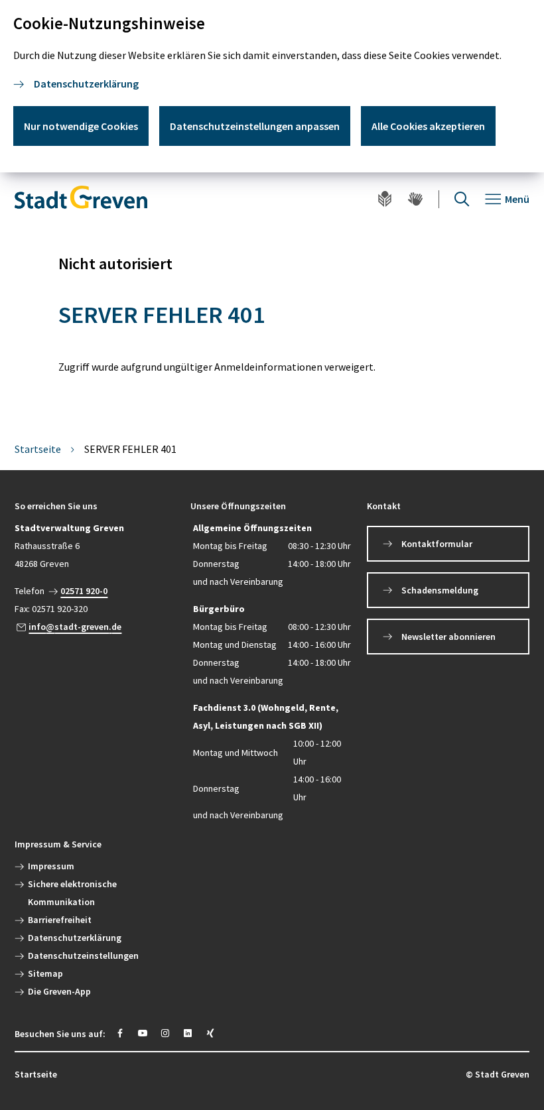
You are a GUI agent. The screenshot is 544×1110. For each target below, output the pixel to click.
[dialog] (272, 86)
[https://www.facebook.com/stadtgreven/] (120, 1033)
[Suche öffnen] (462, 199)
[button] (96, 506)
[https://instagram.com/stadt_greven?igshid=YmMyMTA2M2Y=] (165, 1033)
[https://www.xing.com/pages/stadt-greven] (210, 1033)
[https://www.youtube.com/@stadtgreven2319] (142, 1033)
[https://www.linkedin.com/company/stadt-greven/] (187, 1033)
